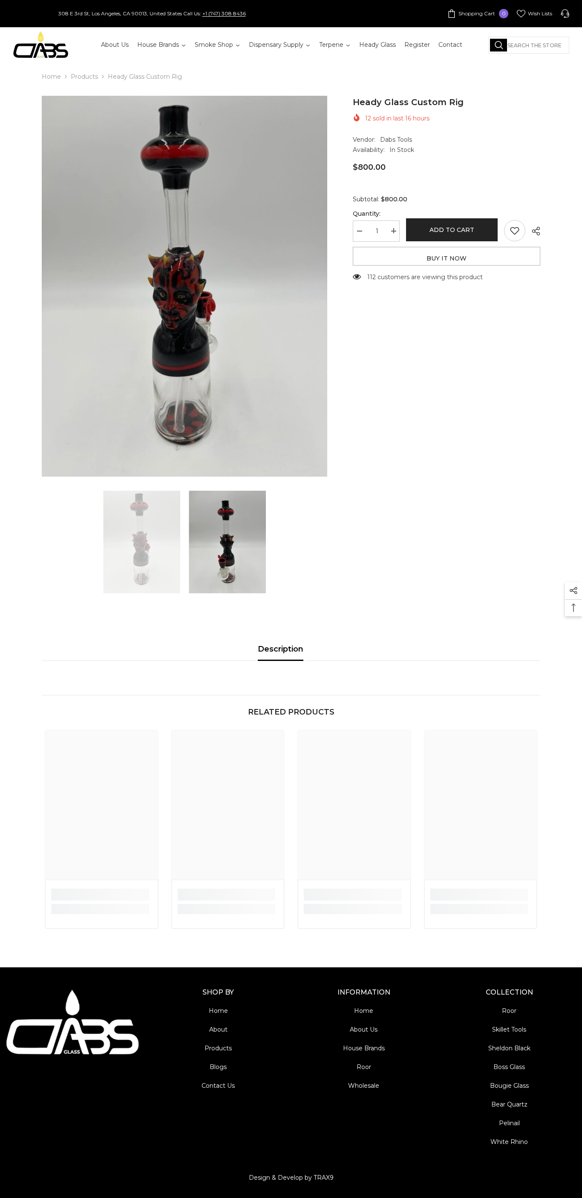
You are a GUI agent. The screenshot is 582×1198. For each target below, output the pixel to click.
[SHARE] (532, 231)
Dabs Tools (396, 139)
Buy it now (446, 258)
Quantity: (366, 213)
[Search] (528, 45)
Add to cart (451, 230)
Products (84, 76)
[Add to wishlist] (514, 230)
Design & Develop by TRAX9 (291, 1177)
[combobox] (528, 45)
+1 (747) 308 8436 (224, 13)
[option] (185, 286)
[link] (100, 895)
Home (51, 76)
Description (280, 649)
